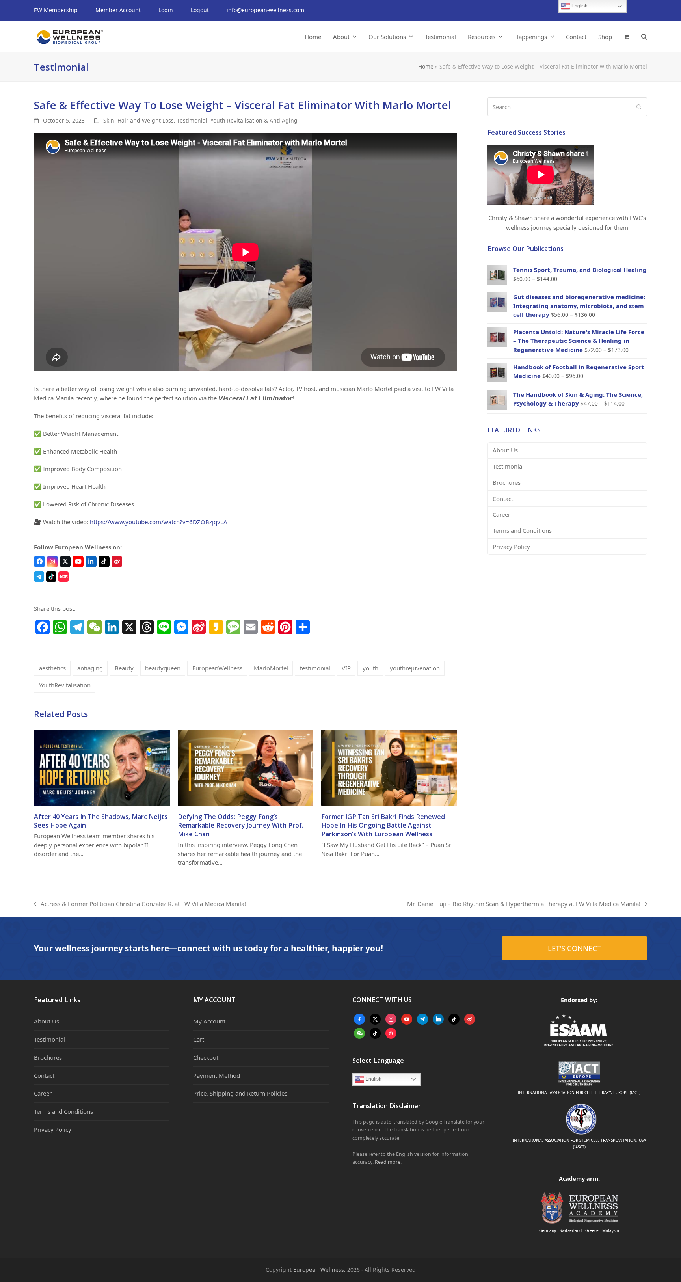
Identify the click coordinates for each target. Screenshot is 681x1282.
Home (426, 66)
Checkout (205, 1057)
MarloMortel (271, 668)
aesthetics (52, 668)
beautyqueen (162, 668)
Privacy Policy (511, 547)
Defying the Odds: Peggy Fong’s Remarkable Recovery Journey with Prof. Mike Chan (240, 825)
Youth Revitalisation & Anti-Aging (254, 120)
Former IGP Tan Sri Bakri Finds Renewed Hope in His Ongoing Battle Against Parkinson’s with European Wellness (383, 825)
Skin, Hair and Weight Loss (138, 120)
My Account (209, 1021)
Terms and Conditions (522, 530)
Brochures (507, 482)
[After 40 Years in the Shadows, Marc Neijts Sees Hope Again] (101, 767)
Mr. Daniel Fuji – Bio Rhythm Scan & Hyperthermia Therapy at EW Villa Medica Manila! (523, 904)
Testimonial (192, 120)
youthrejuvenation (415, 668)
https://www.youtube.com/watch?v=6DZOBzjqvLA (158, 522)
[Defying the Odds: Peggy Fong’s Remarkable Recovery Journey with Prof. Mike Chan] (245, 767)
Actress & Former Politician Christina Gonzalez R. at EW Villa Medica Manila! (140, 904)
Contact (503, 498)
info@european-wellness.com (265, 10)
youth (370, 668)
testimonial (315, 668)
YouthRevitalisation (65, 685)
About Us (505, 450)
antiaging (90, 668)
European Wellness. (319, 1269)
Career (501, 514)
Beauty (124, 668)
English (372, 1079)
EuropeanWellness (217, 668)
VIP (346, 668)
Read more (387, 1162)
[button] (626, 36)
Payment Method (216, 1075)
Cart (198, 1039)
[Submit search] (639, 107)
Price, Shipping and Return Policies (240, 1093)
